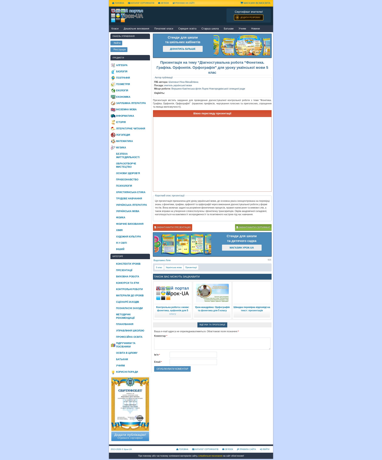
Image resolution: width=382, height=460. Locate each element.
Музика (121, 147)
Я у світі (121, 243)
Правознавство (127, 179)
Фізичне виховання (130, 224)
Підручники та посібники (125, 345)
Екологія (122, 90)
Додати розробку (250, 17)
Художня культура (128, 236)
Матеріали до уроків (130, 295)
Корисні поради (127, 372)
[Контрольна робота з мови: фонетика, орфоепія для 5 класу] (172, 293)
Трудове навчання (129, 198)
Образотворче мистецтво (126, 165)
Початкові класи (163, 28)
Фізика (120, 217)
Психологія (124, 186)
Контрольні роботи (129, 289)
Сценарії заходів (127, 302)
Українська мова (174, 267)
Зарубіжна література (131, 103)
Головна (119, 3)
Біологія (121, 71)
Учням (242, 28)
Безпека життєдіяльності (128, 155)
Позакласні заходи (129, 308)
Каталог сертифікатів (142, 3)
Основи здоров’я (128, 173)
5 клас (159, 267)
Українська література (131, 205)
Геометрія (123, 84)
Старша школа (210, 28)
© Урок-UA (121, 449)
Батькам (229, 28)
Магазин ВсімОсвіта (256, 3)
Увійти (265, 449)
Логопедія (123, 135)
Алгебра (122, 65)
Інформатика (125, 116)
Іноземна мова (126, 109)
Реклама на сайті (185, 3)
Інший (120, 249)
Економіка (123, 97)
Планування (124, 324)
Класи (115, 28)
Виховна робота (127, 276)
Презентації (191, 267)
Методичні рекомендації (125, 316)
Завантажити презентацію (173, 227)
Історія (121, 122)
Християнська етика (130, 192)
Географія (123, 78)
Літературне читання (130, 128)
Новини (255, 28)
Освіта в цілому (126, 353)
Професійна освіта (129, 337)
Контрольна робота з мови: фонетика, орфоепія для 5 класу (172, 310)
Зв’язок (164, 3)
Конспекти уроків (128, 264)
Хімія (119, 230)
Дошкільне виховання (136, 28)
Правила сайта (247, 449)
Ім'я (157, 354)
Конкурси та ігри (127, 283)
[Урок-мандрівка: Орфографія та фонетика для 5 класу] (212, 293)
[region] (242, 45)
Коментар (160, 336)
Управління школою (130, 330)
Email (158, 362)
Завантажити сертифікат (254, 227)
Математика (124, 141)
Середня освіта (187, 28)
